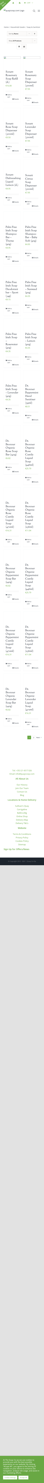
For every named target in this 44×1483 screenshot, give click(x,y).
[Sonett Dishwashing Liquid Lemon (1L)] (12, 165)
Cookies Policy (22, 841)
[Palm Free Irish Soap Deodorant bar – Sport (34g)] (12, 272)
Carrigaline (22, 809)
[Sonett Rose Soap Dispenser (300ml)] (12, 114)
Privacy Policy (22, 837)
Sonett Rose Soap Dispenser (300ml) (12, 129)
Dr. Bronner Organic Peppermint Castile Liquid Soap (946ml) (31, 577)
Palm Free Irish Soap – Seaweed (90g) (31, 287)
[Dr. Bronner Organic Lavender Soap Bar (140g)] (12, 679)
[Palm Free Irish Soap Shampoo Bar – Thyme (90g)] (12, 217)
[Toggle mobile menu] (39, 11)
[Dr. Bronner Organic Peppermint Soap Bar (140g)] (12, 555)
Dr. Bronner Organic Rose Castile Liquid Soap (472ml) (10, 515)
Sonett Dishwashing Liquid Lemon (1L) (13, 180)
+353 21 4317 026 (24, 770)
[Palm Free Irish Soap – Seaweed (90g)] (31, 272)
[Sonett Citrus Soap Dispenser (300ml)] (31, 165)
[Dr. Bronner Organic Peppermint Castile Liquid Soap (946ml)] (31, 555)
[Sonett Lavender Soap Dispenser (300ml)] (31, 114)
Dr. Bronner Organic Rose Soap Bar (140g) (12, 448)
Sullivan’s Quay (22, 806)
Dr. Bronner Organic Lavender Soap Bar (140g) (11, 697)
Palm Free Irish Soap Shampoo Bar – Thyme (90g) (11, 235)
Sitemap (22, 844)
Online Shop (22, 816)
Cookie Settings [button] (10, 1477)
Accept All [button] (23, 1477)
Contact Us (22, 791)
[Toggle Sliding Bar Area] (5, 5)
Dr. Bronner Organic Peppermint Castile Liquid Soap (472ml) (12, 639)
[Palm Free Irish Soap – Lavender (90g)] (12, 376)
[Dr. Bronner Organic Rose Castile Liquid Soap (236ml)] (31, 493)
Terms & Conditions (22, 834)
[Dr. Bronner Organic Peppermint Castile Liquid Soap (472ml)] (12, 617)
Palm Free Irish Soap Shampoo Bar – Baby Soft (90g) (31, 234)
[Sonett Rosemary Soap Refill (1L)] (12, 62)
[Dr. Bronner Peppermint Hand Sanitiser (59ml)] (31, 376)
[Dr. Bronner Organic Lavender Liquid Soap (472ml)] (31, 679)
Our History (22, 784)
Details (16, 99)
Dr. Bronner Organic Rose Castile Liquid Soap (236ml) (30, 515)
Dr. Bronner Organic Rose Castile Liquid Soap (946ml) (30, 453)
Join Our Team (22, 788)
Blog (22, 795)
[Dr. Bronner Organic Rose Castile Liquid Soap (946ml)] (31, 431)
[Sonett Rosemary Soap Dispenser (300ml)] (31, 62)
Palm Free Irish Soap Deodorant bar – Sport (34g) (12, 289)
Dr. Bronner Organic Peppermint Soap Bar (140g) (12, 573)
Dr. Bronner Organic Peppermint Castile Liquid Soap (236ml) (31, 639)
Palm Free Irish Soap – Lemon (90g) (31, 339)
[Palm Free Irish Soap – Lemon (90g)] (31, 324)
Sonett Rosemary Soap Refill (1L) (12, 77)
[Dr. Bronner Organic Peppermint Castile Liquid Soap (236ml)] (31, 617)
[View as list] (24, 46)
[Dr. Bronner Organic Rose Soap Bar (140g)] (12, 431)
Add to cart (9, 96)
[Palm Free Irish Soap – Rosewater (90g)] (12, 324)
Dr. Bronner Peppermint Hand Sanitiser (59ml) (31, 394)
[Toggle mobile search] (34, 11)
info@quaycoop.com (25, 774)
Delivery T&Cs (22, 823)
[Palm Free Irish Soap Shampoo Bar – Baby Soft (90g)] (31, 217)
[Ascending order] (34, 33)
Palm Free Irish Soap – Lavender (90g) (12, 391)
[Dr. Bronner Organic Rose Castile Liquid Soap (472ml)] (12, 493)
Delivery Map (22, 820)
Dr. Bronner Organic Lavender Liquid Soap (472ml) (30, 699)
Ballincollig (22, 813)
